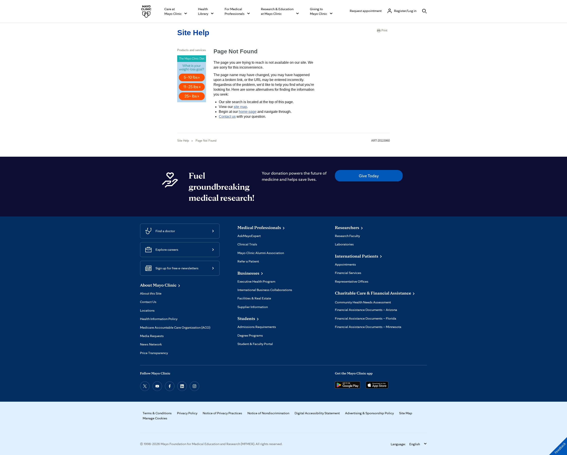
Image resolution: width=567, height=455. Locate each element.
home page (247, 112)
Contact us (227, 116)
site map (240, 107)
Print (384, 30)
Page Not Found (206, 140)
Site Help (193, 32)
